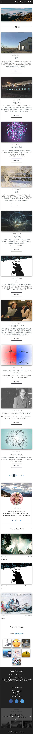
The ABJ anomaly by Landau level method (16, 371)
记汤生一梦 (4, 559)
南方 (16, 58)
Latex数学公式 (16, 454)
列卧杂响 (16, 103)
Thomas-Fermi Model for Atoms (16, 413)
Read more (16, 71)
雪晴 (16, 192)
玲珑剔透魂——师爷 (16, 326)
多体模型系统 (16, 147)
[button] (3, 15)
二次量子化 (16, 236)
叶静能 (3, 618)
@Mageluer (19, 634)
